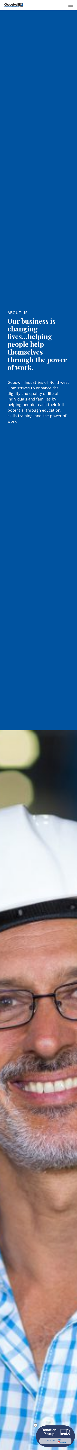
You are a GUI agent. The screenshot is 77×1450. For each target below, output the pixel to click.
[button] (70, 5)
